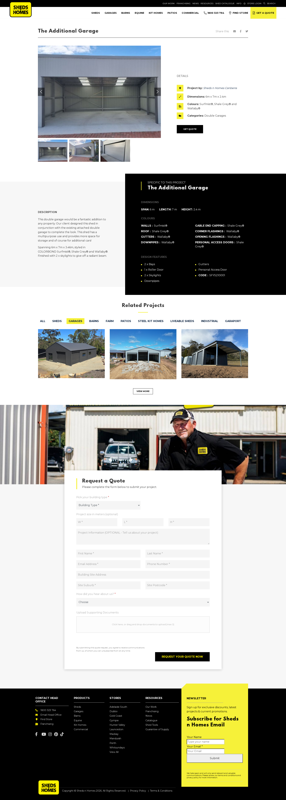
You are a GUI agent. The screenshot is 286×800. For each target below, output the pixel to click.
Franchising (184, 3)
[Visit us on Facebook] (36, 734)
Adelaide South (118, 706)
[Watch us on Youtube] (44, 734)
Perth (113, 743)
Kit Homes (156, 12)
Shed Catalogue (225, 3)
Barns (125, 12)
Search (271, 3)
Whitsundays (117, 747)
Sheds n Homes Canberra (220, 88)
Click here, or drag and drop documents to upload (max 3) (143, 624)
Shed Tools (151, 724)
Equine (139, 12)
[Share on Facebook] (240, 31)
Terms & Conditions (161, 790)
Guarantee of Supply (157, 729)
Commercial (190, 12)
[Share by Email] (234, 31)
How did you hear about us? (96, 594)
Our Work (169, 3)
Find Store (239, 12)
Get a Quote (264, 12)
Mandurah (115, 738)
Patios (172, 12)
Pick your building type (92, 497)
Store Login (254, 3)
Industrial (209, 321)
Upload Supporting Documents (97, 612)
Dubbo (114, 711)
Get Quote (189, 129)
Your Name (194, 737)
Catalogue (151, 720)
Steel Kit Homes (151, 321)
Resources (207, 3)
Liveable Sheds (182, 321)
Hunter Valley (117, 724)
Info (239, 3)
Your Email (195, 746)
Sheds (95, 12)
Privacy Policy (138, 790)
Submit (215, 758)
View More (143, 391)
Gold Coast (116, 715)
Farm (110, 321)
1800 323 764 (215, 12)
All (42, 321)
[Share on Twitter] (246, 31)
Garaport (233, 321)
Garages (111, 12)
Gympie (114, 720)
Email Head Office (51, 714)
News (195, 3)
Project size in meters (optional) (97, 514)
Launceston (116, 729)
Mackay (114, 734)
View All (114, 752)
